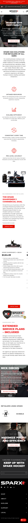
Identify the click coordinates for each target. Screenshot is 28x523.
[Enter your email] (25, 473)
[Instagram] (8, 487)
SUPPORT (4, 508)
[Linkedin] (14, 487)
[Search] (24, 12)
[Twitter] (5, 487)
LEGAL (3, 512)
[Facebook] (2, 487)
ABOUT (3, 498)
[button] (14, 41)
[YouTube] (11, 487)
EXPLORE (4, 503)
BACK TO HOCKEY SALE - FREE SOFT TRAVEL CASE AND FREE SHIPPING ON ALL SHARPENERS (14, 2)
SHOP (3, 494)
